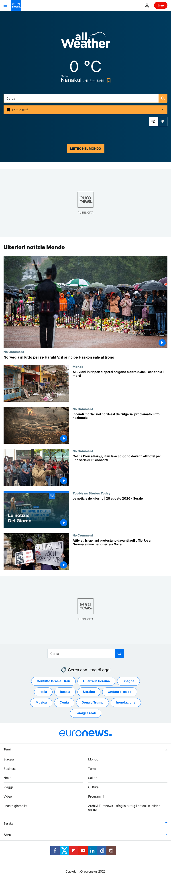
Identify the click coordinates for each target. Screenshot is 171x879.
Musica (41, 702)
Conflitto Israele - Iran (53, 681)
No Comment (14, 351)
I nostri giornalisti (16, 806)
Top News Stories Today (91, 493)
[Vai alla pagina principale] (16, 5)
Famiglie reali (85, 713)
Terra (92, 768)
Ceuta (64, 702)
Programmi (96, 796)
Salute (92, 778)
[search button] (163, 98)
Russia (65, 692)
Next (7, 778)
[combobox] (85, 98)
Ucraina (89, 692)
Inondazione (125, 702)
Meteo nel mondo (85, 148)
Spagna (128, 681)
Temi (7, 749)
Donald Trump (92, 702)
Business (10, 768)
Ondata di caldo (120, 692)
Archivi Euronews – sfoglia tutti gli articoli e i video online (124, 807)
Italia (43, 692)
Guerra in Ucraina (96, 681)
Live (161, 5)
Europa (9, 759)
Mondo (78, 366)
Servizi (9, 823)
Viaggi (8, 787)
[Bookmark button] (107, 80)
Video (8, 796)
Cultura (93, 787)
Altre (7, 835)
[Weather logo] (85, 41)
